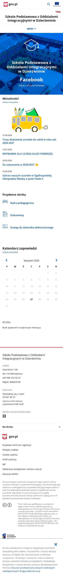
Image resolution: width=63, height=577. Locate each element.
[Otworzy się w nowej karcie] (4, 416)
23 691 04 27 (8, 397)
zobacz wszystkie (10, 102)
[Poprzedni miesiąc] (6, 260)
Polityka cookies (10, 449)
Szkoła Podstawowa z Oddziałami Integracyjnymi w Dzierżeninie (31, 18)
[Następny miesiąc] (56, 260)
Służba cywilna (10, 454)
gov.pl (13, 436)
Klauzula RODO (10, 474)
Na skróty (7, 426)
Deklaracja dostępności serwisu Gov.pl (22, 469)
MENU (30, 28)
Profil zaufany (9, 459)
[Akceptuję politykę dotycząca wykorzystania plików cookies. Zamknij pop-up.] (55, 544)
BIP (4, 464)
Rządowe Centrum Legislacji (16, 445)
